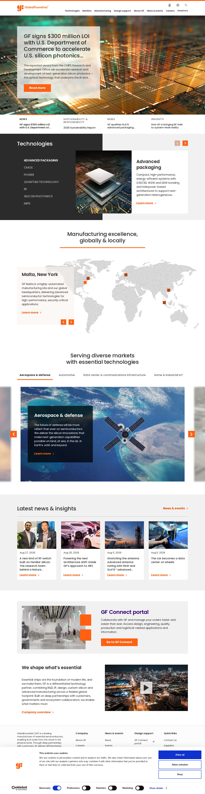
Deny (180, 774)
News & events (155, 10)
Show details (156, 788)
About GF (139, 10)
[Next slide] (185, 143)
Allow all (180, 754)
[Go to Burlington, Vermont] (88, 278)
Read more (40, 89)
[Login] (169, 5)
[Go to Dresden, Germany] (125, 274)
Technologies (72, 10)
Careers (170, 10)
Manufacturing (102, 10)
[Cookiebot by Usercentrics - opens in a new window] (19, 788)
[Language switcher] (178, 5)
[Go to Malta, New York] (85, 282)
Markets (87, 10)
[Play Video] (146, 688)
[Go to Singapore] (164, 302)
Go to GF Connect (119, 643)
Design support (122, 10)
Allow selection (180, 764)
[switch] (86, 788)
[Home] (33, 8)
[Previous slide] (63, 322)
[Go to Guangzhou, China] (168, 290)
